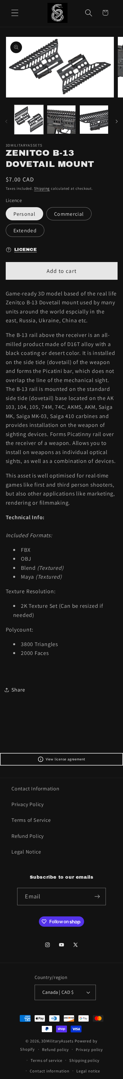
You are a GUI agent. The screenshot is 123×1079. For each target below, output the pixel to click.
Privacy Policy (27, 804)
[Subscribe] (97, 896)
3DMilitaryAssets (57, 1041)
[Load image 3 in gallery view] (94, 119)
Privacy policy (89, 1049)
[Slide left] (6, 121)
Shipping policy (84, 1060)
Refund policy (55, 1049)
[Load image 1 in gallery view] (29, 119)
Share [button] (18, 689)
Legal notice (88, 1071)
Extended (25, 230)
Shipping (42, 188)
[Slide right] (116, 121)
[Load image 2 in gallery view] (61, 119)
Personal (24, 213)
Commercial (69, 213)
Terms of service (46, 1060)
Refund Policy (27, 835)
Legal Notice (26, 851)
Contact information (49, 1071)
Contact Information (35, 788)
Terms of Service (31, 819)
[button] (15, 13)
